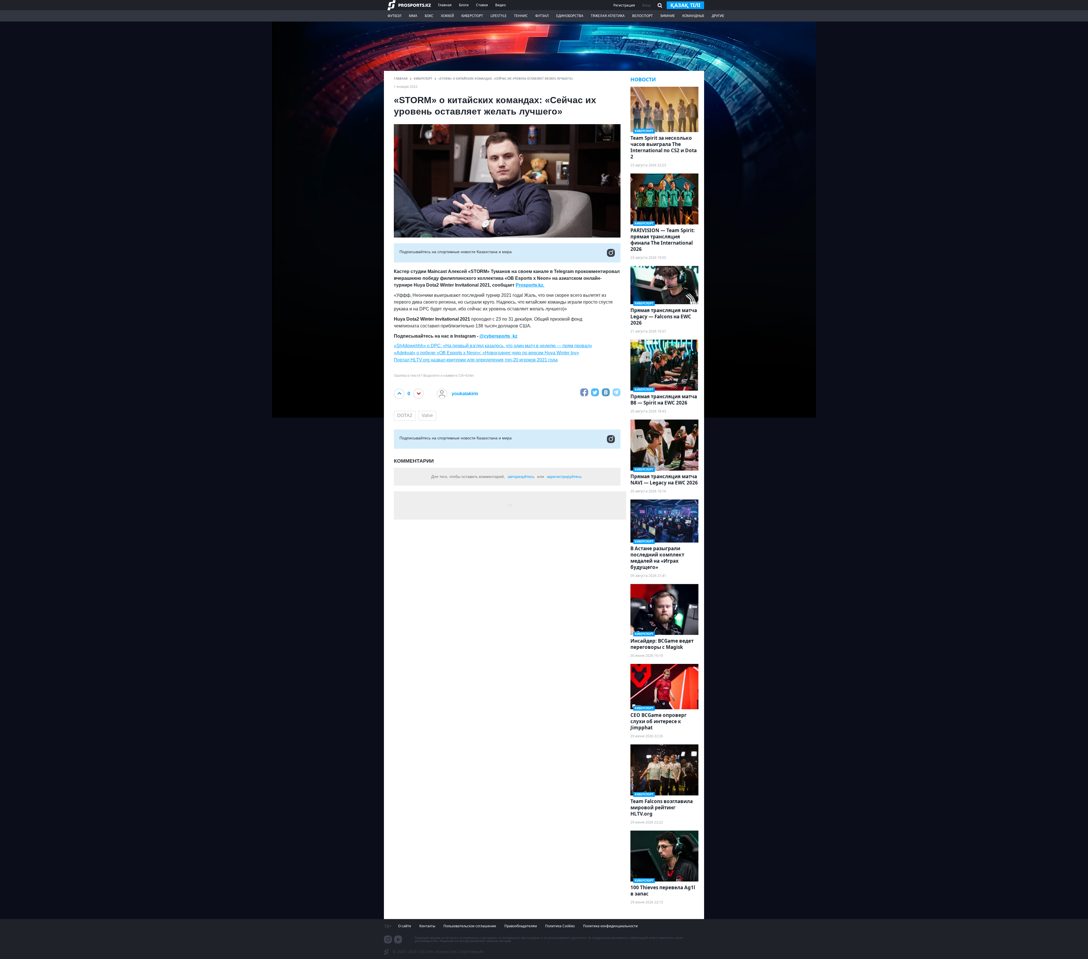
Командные (693, 15)
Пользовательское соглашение (469, 926)
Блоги (464, 5)
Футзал (542, 15)
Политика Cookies (560, 926)
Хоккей (447, 15)
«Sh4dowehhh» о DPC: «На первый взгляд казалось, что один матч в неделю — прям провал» (493, 345)
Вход (646, 5)
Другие (718, 15)
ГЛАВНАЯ (401, 79)
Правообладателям (520, 926)
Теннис (521, 15)
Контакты (427, 926)
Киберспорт (472, 15)
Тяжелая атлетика (608, 15)
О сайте (404, 926)
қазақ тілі (685, 5)
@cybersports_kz (498, 336)
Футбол (394, 15)
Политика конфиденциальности (610, 926)
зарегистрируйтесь (564, 476)
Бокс (429, 15)
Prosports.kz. (530, 285)
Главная (445, 5)
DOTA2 (404, 415)
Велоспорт (642, 15)
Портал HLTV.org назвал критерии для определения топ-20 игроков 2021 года (476, 359)
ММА (413, 15)
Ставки (482, 5)
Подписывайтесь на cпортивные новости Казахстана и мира (456, 251)
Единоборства (569, 15)
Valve (427, 415)
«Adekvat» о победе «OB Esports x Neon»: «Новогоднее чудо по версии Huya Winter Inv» (486, 352)
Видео (500, 5)
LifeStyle (498, 15)
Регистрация (624, 5)
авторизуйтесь (521, 476)
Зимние (667, 15)
